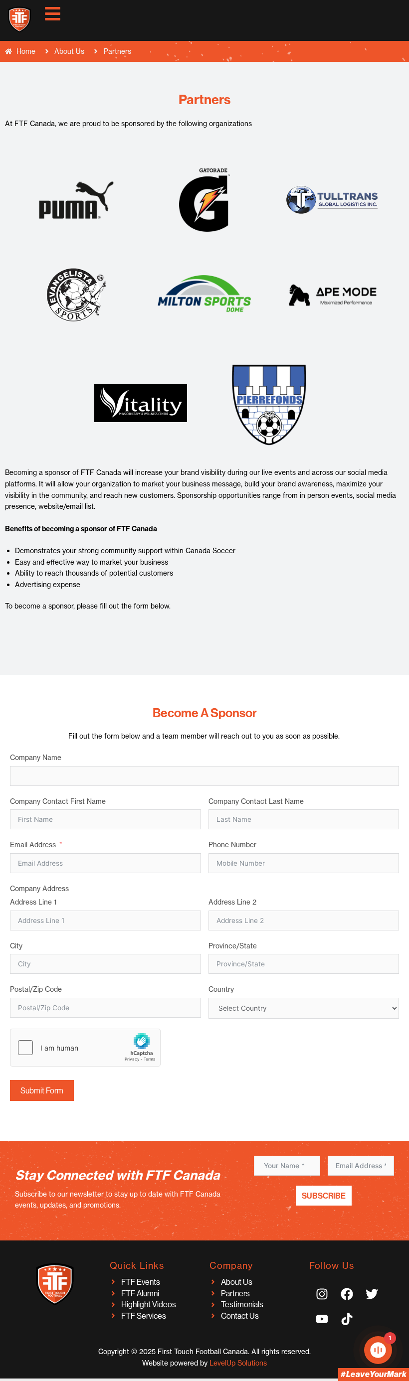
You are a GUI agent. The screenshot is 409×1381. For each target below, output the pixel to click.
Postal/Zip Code (36, 989)
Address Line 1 (33, 902)
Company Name (35, 757)
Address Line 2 (232, 902)
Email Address (33, 844)
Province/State (232, 945)
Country (221, 989)
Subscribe (324, 1196)
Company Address (39, 888)
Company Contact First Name (58, 801)
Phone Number (232, 844)
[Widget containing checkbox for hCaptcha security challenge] (85, 1048)
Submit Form (41, 1090)
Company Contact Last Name (256, 801)
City (16, 945)
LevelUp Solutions (238, 1363)
